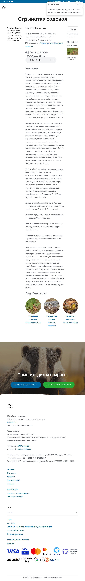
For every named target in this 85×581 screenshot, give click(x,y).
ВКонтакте (11, 473)
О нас (9, 520)
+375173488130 (23, 446)
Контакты (11, 523)
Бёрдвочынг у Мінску (14, 36)
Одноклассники (13, 480)
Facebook (11, 469)
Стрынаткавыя (40, 28)
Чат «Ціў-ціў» (12, 489)
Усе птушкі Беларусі (14, 28)
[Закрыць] (81, 4)
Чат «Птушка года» (15, 497)
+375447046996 (24, 449)
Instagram (11, 477)
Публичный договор (15, 530)
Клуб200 (10, 543)
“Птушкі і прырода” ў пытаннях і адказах (14, 32)
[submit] (77, 512)
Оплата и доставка (15, 534)
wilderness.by (12, 422)
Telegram (10, 484)
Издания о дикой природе (18, 540)
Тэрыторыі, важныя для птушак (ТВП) (14, 39)
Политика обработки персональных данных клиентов (29, 527)
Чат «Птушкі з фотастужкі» (18, 493)
